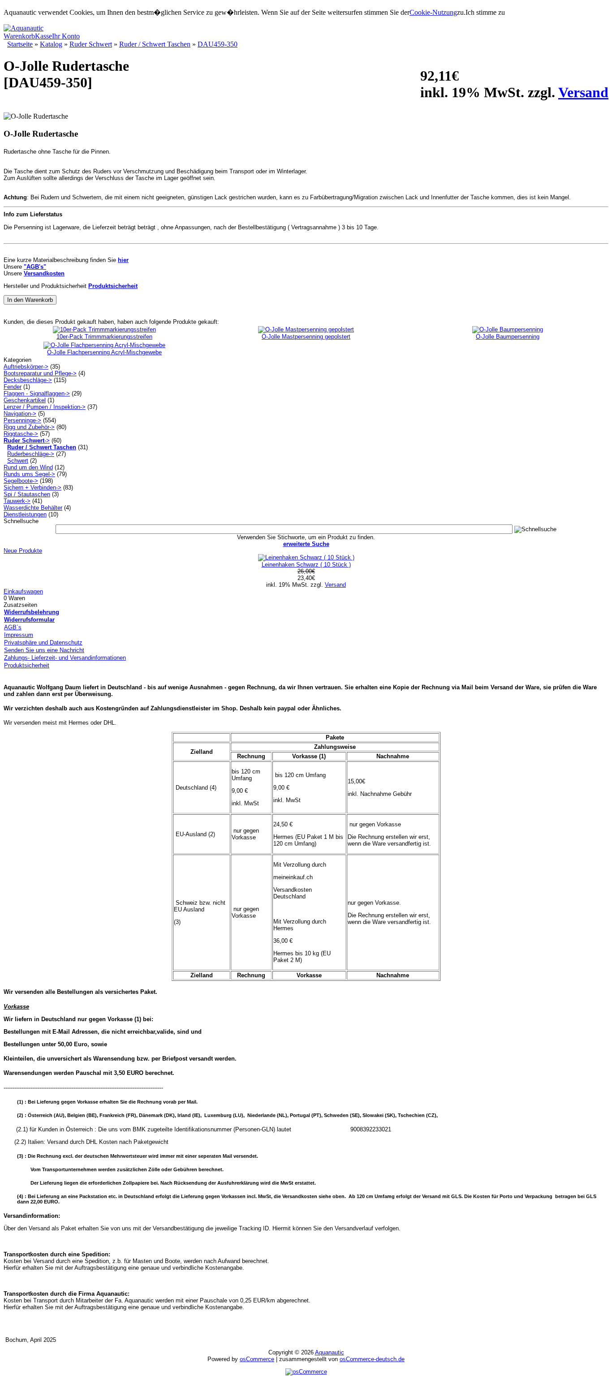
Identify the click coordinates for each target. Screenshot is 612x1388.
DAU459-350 (217, 44)
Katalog (51, 44)
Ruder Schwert (90, 44)
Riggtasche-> (21, 433)
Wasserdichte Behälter (33, 507)
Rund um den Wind (28, 467)
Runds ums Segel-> (29, 474)
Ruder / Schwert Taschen (154, 44)
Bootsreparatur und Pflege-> (40, 373)
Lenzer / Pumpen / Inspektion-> (45, 407)
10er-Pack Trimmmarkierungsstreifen (104, 336)
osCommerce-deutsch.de (372, 1359)
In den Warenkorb (30, 300)
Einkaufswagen (23, 591)
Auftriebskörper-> (26, 366)
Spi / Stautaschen (27, 494)
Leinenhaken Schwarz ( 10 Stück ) (306, 564)
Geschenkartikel (25, 400)
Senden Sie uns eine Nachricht (44, 650)
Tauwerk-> (17, 501)
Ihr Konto (66, 36)
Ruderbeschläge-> (30, 454)
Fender (13, 386)
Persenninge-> (22, 420)
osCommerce (257, 1359)
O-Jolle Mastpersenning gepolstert (306, 336)
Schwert (17, 460)
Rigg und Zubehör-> (29, 427)
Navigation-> (20, 413)
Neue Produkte (23, 550)
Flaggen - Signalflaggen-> (37, 393)
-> (27, 440)
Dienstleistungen (25, 514)
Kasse (43, 36)
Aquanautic (329, 1352)
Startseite (20, 44)
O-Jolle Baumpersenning (507, 336)
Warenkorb (19, 36)
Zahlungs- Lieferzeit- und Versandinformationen (65, 657)
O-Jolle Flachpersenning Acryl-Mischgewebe (104, 352)
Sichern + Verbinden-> (32, 487)
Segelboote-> (21, 480)
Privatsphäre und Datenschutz (43, 642)
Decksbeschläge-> (28, 380)
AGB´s (13, 627)
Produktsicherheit (26, 665)
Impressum (18, 635)
